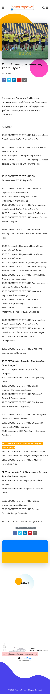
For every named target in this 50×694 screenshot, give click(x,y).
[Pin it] (19, 80)
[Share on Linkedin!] (14, 80)
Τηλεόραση (30, 528)
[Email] (24, 80)
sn (3, 74)
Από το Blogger (26, 658)
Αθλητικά (20, 528)
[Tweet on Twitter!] (9, 80)
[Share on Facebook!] (4, 80)
